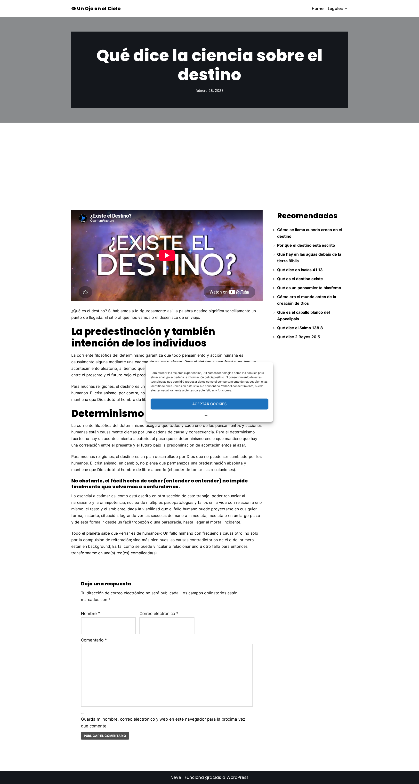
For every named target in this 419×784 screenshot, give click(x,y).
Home (317, 8)
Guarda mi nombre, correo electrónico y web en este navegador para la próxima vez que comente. (163, 723)
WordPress (237, 777)
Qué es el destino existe (300, 278)
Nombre (90, 613)
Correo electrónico (158, 613)
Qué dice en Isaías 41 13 (300, 269)
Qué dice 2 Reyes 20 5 (298, 336)
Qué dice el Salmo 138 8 (300, 327)
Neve (175, 777)
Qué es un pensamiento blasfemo (309, 287)
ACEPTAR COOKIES (209, 404)
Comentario (94, 640)
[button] (346, 8)
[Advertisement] (209, 159)
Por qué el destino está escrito (306, 245)
